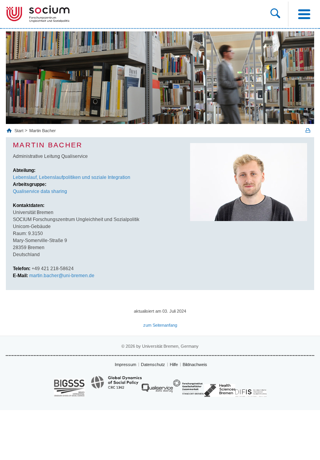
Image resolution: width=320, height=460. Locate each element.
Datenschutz (153, 364)
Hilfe (174, 364)
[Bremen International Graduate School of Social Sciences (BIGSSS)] (69, 388)
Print (308, 130)
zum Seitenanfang (160, 325)
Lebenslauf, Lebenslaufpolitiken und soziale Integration (71, 177)
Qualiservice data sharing (40, 191)
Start (19, 130)
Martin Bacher (42, 130)
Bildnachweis (195, 364)
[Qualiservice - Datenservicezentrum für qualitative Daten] (157, 390)
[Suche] (275, 14)
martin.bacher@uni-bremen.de (61, 275)
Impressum (125, 364)
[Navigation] (304, 14)
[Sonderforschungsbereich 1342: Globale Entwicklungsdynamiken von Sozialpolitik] (116, 386)
